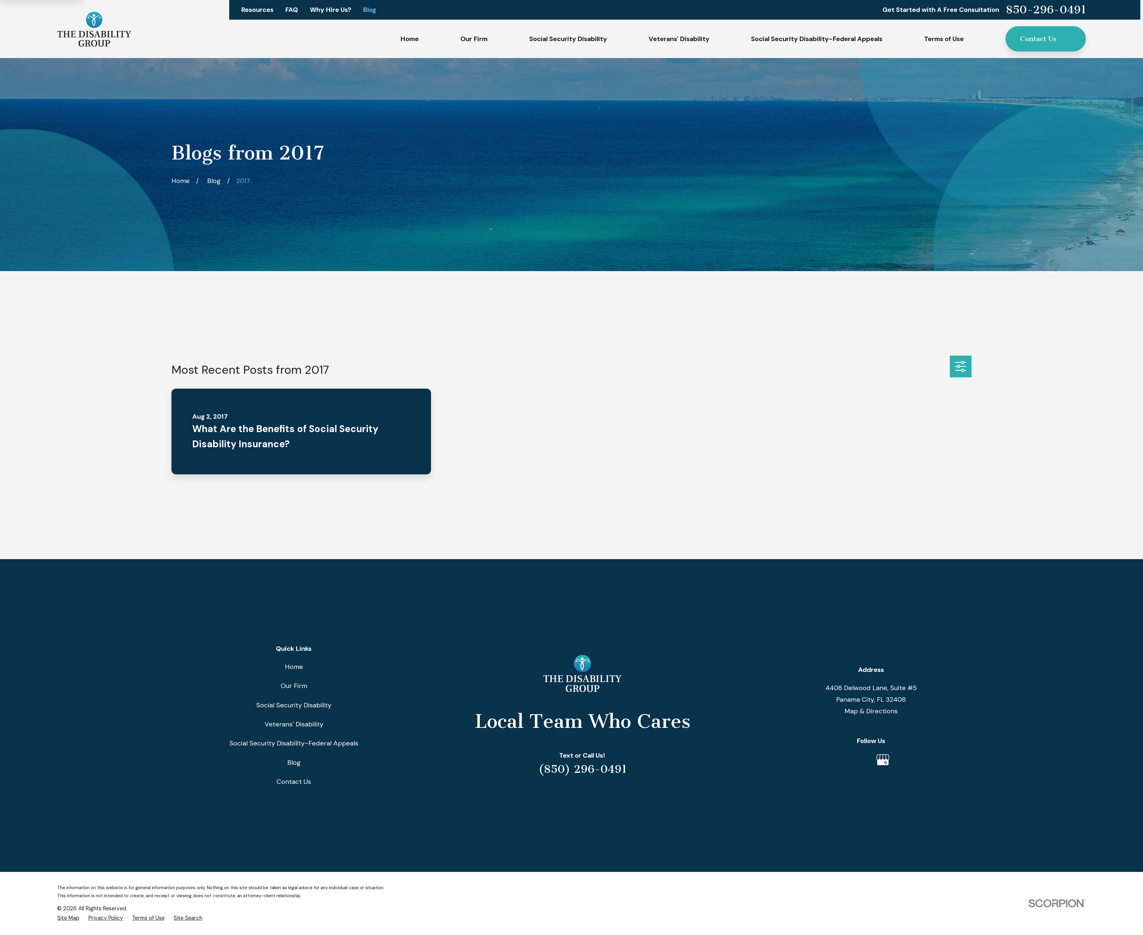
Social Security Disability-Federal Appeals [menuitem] (817, 39)
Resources (257, 9)
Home (294, 666)
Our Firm (294, 685)
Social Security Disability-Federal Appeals (293, 743)
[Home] (94, 29)
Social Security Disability (293, 705)
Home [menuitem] (409, 39)
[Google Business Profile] (882, 759)
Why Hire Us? (330, 9)
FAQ (291, 9)
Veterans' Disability (294, 724)
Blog (369, 9)
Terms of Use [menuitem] (944, 39)
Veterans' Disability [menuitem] (679, 39)
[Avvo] (859, 759)
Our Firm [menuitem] (474, 39)
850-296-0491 (1046, 10)
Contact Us (1038, 39)
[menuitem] (68, 918)
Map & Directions (871, 711)
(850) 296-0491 (582, 769)
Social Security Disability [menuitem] (568, 39)
